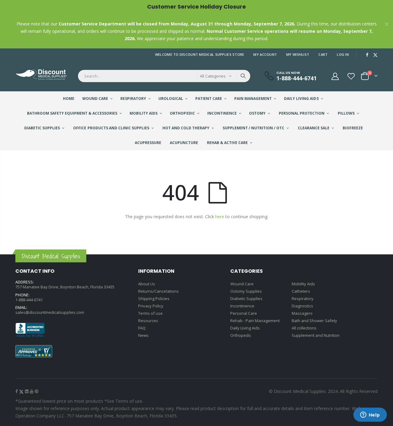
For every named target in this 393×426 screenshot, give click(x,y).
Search (243, 76)
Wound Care (242, 284)
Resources (148, 320)
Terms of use (150, 313)
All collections (304, 328)
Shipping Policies (153, 298)
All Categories (213, 76)
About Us (146, 284)
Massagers (302, 313)
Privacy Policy (150, 306)
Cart (323, 54)
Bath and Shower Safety (314, 320)
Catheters (301, 291)
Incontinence (242, 306)
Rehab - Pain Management (255, 320)
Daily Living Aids (245, 328)
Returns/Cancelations (158, 291)
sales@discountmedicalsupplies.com (49, 312)
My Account (265, 54)
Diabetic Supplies (246, 298)
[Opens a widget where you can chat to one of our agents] (370, 415)
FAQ (142, 328)
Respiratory (302, 298)
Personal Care (243, 313)
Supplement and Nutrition (316, 335)
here (219, 216)
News (143, 335)
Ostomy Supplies (246, 291)
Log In (343, 54)
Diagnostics (302, 306)
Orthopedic (240, 335)
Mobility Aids (303, 284)
